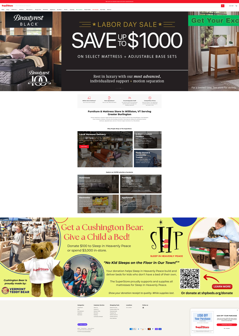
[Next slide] (235, 51)
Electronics (45, 9)
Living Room (80, 307)
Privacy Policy (83, 328)
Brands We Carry (113, 307)
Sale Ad (109, 9)
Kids (78, 309)
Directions (96, 313)
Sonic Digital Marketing (86, 331)
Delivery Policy (97, 311)
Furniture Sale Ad (113, 316)
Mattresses (14, 9)
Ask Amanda (95, 9)
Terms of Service (91, 328)
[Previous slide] (3, 51)
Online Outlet (87, 9)
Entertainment (80, 311)
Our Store (59, 9)
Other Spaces (29, 9)
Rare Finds (102, 9)
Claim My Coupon (227, 324)
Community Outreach (98, 316)
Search (78, 328)
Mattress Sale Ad (113, 314)
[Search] (222, 5)
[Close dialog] (237, 310)
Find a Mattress (113, 318)
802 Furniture (79, 9)
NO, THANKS (227, 328)
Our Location (129, 307)
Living (7, 9)
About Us (96, 307)
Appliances (52, 9)
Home (3, 9)
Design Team (38, 9)
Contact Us (96, 309)
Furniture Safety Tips (114, 309)
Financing (72, 9)
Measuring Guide (113, 311)
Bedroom (21, 9)
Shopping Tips (113, 313)
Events (65, 9)
